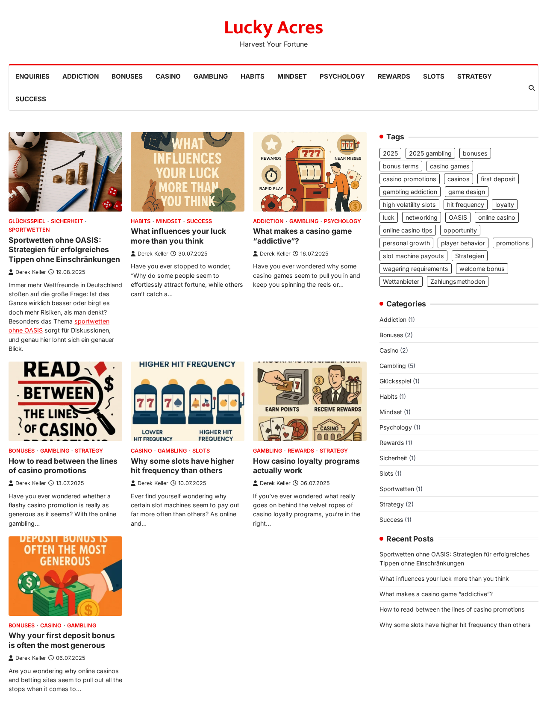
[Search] (531, 88)
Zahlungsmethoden (457, 281)
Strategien (469, 255)
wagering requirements (415, 268)
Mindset (292, 76)
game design (466, 191)
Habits (253, 76)
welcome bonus (482, 268)
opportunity (460, 230)
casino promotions (409, 178)
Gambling (211, 76)
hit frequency (465, 204)
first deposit (498, 178)
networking (422, 217)
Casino (168, 76)
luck (388, 217)
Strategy (474, 76)
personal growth (406, 243)
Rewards (394, 76)
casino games (450, 165)
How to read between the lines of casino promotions (63, 465)
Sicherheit (67, 221)
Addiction (80, 76)
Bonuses (127, 76)
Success (30, 99)
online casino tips (407, 230)
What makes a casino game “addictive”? (436, 593)
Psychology (342, 76)
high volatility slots (409, 204)
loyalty (504, 204)
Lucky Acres (273, 28)
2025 (390, 152)
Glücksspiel (27, 221)
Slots (433, 76)
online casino (496, 217)
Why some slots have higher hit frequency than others (182, 465)
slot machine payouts (413, 255)
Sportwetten (29, 230)
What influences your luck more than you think (178, 236)
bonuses (475, 152)
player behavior (463, 243)
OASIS (458, 217)
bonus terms (401, 165)
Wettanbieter (401, 281)
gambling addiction (410, 191)
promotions (512, 243)
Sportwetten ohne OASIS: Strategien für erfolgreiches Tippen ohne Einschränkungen (64, 249)
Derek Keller (30, 272)
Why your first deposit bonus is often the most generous (62, 640)
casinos (458, 178)
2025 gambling (430, 152)
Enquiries (32, 76)
